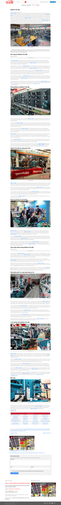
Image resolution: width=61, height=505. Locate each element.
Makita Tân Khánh (46, 433)
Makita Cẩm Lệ (25, 418)
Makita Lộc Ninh (25, 417)
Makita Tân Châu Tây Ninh (35, 422)
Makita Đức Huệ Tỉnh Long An (15, 419)
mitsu (20, 12)
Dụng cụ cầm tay (20, 452)
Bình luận (12, 459)
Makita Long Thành (15, 422)
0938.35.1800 (24, 450)
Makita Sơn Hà (45, 417)
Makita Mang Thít (45, 418)
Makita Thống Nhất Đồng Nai (45, 419)
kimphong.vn (11, 491)
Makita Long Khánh (25, 422)
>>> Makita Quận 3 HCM (36, 83)
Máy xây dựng (25, 452)
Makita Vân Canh (25, 421)
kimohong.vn (7, 498)
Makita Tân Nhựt (14, 433)
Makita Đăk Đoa (35, 419)
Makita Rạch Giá (25, 419)
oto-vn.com (27, 497)
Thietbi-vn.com (15, 497)
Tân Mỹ (13, 410)
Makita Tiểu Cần (35, 418)
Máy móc (37, 452)
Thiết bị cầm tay (42, 452)
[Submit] (25, 2)
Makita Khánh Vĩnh (15, 417)
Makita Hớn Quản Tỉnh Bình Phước (45, 421)
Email (32, 466)
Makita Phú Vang (35, 417)
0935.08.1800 (19, 450)
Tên (11, 466)
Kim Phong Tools (14, 450)
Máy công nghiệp (32, 452)
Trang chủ (24, 5)
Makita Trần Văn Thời (45, 422)
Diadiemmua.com (21, 497)
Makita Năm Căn (15, 418)
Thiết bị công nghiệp (13, 452)
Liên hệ (37, 5)
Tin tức (33, 5)
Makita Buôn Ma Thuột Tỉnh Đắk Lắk (15, 421)
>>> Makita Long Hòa (14, 84)
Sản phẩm (29, 5)
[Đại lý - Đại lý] (9, 2)
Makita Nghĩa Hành (35, 421)
